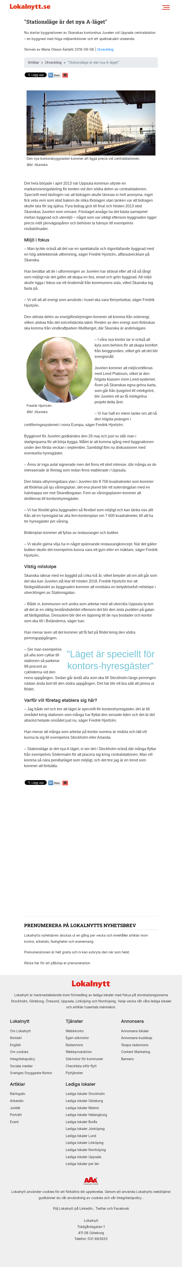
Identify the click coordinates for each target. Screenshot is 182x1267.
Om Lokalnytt (20, 1031)
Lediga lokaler (81, 1084)
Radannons (74, 1045)
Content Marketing (135, 1052)
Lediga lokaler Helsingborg (86, 1115)
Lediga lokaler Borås (81, 1122)
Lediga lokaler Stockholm (85, 1094)
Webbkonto (75, 1031)
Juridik (15, 1108)
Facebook (121, 1208)
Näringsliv (17, 1094)
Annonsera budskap (136, 1038)
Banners (127, 1059)
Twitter (101, 1208)
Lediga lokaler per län (82, 1164)
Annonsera (132, 1021)
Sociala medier (21, 1066)
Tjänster (74, 1021)
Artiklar (33, 62)
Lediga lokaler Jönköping (85, 1129)
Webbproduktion (79, 1052)
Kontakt (16, 1038)
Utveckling (105, 49)
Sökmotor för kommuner (84, 1059)
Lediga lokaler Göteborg (84, 1101)
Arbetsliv (17, 1101)
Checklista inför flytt (81, 1066)
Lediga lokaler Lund (81, 1136)
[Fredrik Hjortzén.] (59, 370)
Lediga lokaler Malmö (82, 1108)
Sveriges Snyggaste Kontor (31, 1073)
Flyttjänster (74, 1073)
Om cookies (19, 1052)
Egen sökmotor (77, 1038)
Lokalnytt (19, 1021)
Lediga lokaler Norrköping (86, 1150)
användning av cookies (85, 1198)
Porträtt (16, 1115)
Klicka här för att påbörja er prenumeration (57, 963)
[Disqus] (91, 851)
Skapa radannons (134, 1045)
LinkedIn (86, 1208)
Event (14, 1122)
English (15, 1045)
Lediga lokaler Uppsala (83, 1157)
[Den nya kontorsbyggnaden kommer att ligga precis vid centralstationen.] (91, 123)
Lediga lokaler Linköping (85, 1143)
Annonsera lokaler (135, 1031)
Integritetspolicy (22, 1059)
